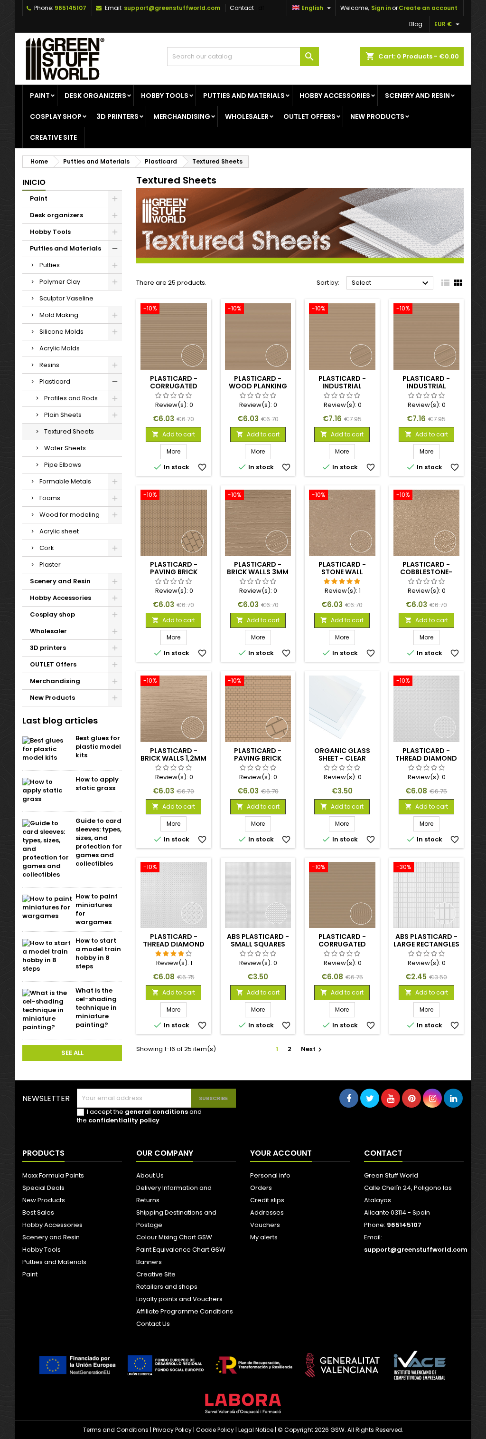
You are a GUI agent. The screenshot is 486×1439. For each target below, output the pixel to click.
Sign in (381, 8)
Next (312, 1048)
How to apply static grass (97, 783)
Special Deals (43, 1187)
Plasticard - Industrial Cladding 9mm (426, 386)
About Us (150, 1175)
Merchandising (181, 116)
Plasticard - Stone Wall (342, 568)
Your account (281, 1153)
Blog (415, 24)
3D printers (117, 116)
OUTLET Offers (309, 116)
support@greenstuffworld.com (172, 8)
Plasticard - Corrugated (173, 382)
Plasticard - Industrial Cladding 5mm (342, 386)
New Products (377, 116)
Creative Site (156, 1274)
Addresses (267, 1212)
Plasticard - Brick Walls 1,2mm (173, 754)
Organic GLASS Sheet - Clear (342, 754)
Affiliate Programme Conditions (184, 1311)
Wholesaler (247, 116)
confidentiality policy (123, 1120)
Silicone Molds (61, 331)
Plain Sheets (63, 414)
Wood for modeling (69, 514)
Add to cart (173, 434)
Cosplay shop (56, 116)
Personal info (270, 1175)
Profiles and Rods (71, 398)
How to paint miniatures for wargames (96, 909)
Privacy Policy (172, 1430)
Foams (49, 497)
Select (391, 283)
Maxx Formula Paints (53, 1175)
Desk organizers (95, 95)
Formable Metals (65, 481)
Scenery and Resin (417, 95)
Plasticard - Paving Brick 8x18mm (257, 758)
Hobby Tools (164, 95)
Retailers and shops (166, 1286)
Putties (49, 265)
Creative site (53, 137)
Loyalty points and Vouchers (179, 1299)
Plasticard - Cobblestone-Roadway (426, 572)
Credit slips (267, 1200)
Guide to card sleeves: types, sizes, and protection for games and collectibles (98, 842)
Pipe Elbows (62, 464)
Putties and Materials (244, 95)
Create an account (428, 8)
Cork (46, 547)
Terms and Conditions (116, 1430)
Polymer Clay (59, 281)
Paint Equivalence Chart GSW (180, 1249)
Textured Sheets (69, 431)
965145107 (70, 8)
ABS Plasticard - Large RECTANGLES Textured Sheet (426, 944)
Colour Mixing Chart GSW (174, 1237)
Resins (49, 364)
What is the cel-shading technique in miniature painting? (96, 1007)
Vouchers (265, 1224)
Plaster (50, 564)
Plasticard (54, 381)
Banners (149, 1261)
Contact (242, 8)
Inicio (34, 182)
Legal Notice (255, 1430)
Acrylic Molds (59, 348)
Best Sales (38, 1212)
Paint (40, 95)
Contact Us (153, 1323)
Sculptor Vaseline (66, 298)
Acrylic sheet (59, 531)
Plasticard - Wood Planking (258, 382)
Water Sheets (65, 448)
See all (72, 1052)
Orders (261, 1187)
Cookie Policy (215, 1430)
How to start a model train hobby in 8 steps (98, 953)
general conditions (156, 1111)
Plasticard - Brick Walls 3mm (258, 568)
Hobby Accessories (334, 95)
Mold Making (58, 314)
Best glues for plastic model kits (98, 747)
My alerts (264, 1237)
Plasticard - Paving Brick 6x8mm (173, 572)
